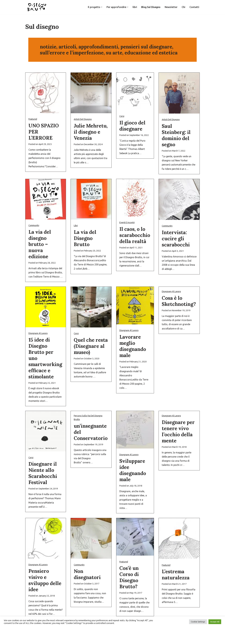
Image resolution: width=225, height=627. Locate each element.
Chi (183, 7)
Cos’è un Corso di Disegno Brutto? (129, 577)
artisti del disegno (83, 119)
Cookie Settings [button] (198, 622)
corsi (121, 116)
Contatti (194, 7)
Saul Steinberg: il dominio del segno (176, 135)
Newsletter (171, 7)
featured (32, 119)
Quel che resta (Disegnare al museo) (91, 346)
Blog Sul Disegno (150, 7)
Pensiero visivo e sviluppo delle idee (44, 580)
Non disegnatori (87, 574)
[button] (101, 7)
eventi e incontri (127, 222)
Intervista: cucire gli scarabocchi (176, 238)
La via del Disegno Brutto (85, 238)
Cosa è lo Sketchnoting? (179, 301)
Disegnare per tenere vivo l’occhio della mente (178, 431)
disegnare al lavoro (38, 333)
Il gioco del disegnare (132, 126)
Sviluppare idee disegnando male (132, 470)
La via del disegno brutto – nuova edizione (39, 244)
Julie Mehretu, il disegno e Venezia (91, 132)
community (33, 225)
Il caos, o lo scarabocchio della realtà (134, 235)
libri (135, 7)
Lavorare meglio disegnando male (132, 346)
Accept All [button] (214, 622)
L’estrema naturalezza (175, 574)
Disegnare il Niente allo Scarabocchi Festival (42, 473)
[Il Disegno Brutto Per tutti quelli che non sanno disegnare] (36, 7)
